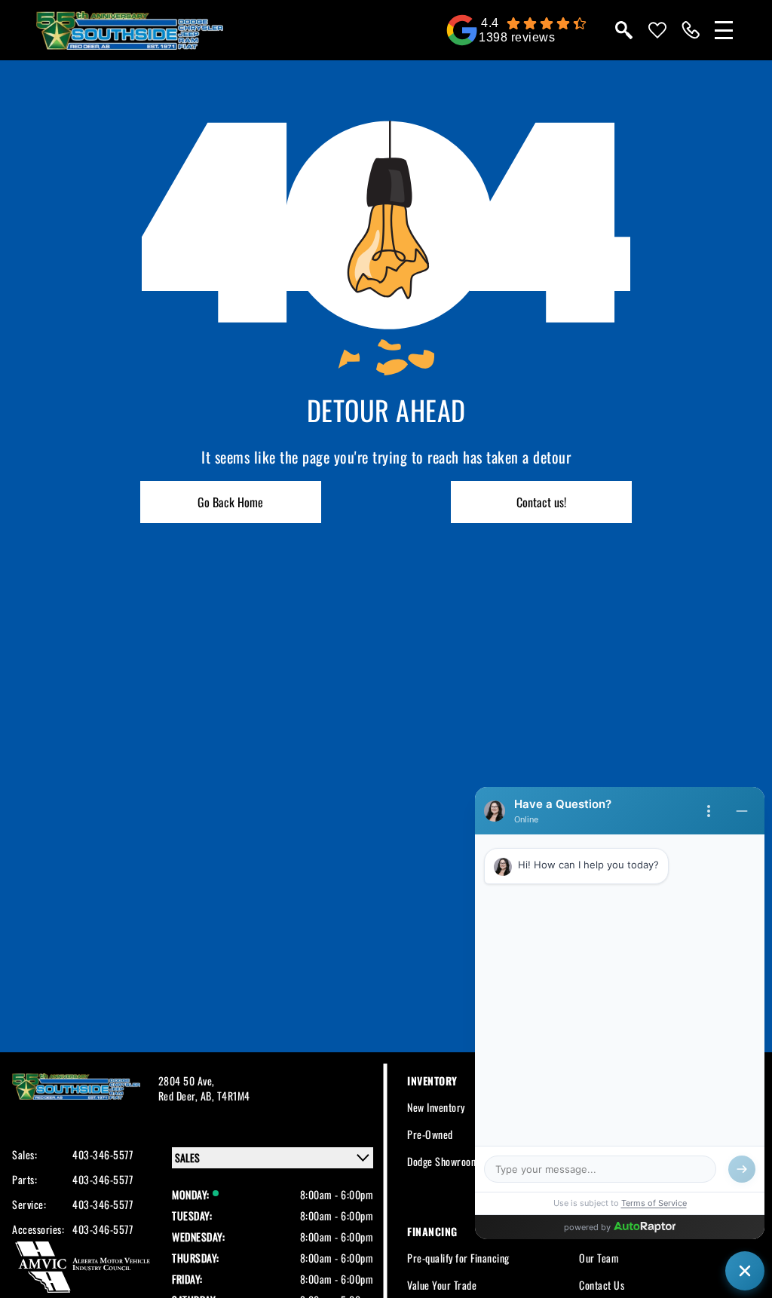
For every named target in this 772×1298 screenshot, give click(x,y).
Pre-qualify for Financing (458, 1258)
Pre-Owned (430, 1134)
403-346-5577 (102, 1154)
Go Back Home (230, 502)
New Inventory (436, 1107)
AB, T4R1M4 (225, 1096)
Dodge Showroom (443, 1161)
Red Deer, (179, 1096)
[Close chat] (744, 1270)
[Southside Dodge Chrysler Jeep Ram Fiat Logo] (129, 30)
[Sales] (691, 30)
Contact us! (541, 502)
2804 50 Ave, (186, 1080)
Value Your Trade (441, 1285)
